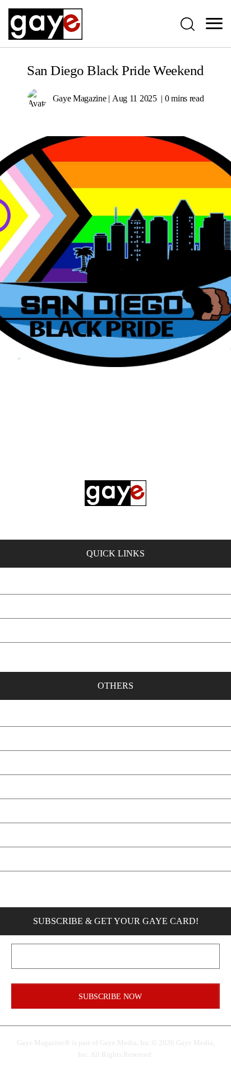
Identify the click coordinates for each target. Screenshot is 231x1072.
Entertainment (115, 654)
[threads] (174, 886)
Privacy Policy (115, 810)
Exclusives (115, 582)
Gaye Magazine (80, 98)
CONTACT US (92, 494)
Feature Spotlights (115, 606)
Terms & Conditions (116, 834)
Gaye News (115, 630)
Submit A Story (115, 786)
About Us (115, 714)
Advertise (115, 762)
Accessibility (115, 858)
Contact (115, 738)
